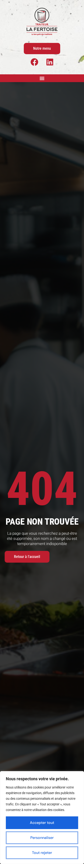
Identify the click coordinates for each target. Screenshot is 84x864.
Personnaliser (42, 837)
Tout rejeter (42, 852)
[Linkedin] (49, 62)
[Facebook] (34, 62)
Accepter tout (42, 822)
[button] (42, 78)
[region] (42, 817)
